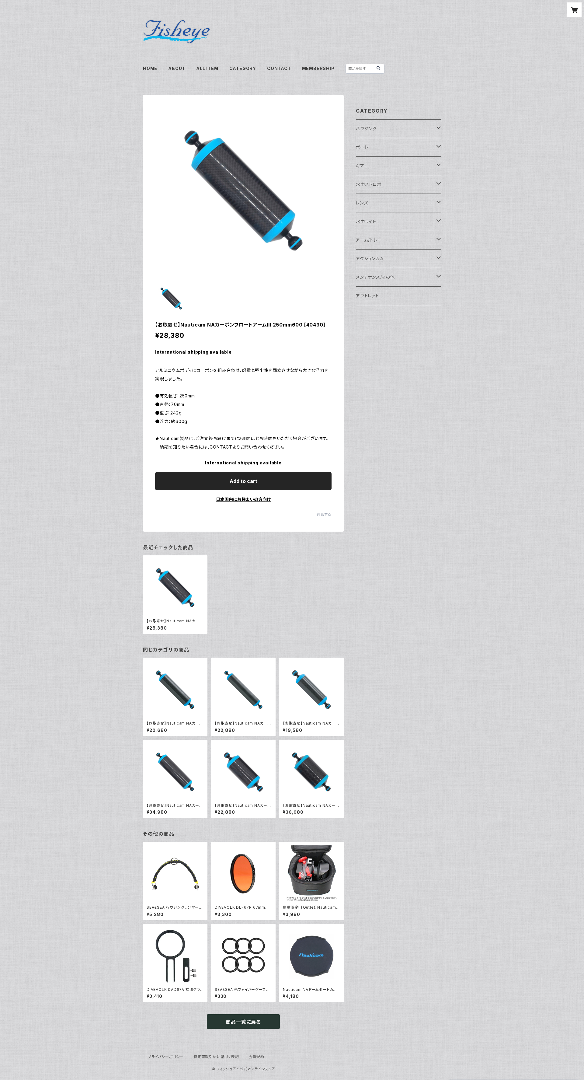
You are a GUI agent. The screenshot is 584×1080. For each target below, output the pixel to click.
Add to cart (243, 481)
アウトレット (367, 295)
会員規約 (256, 1056)
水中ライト (366, 221)
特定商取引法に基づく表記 (216, 1056)
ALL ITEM (207, 68)
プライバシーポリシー (166, 1056)
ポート (362, 147)
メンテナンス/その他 (375, 277)
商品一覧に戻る (243, 1022)
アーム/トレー (369, 240)
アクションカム (370, 258)
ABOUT (176, 68)
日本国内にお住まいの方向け (243, 499)
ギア (360, 165)
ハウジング (366, 128)
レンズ (362, 202)
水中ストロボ (369, 184)
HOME (150, 68)
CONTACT (279, 68)
